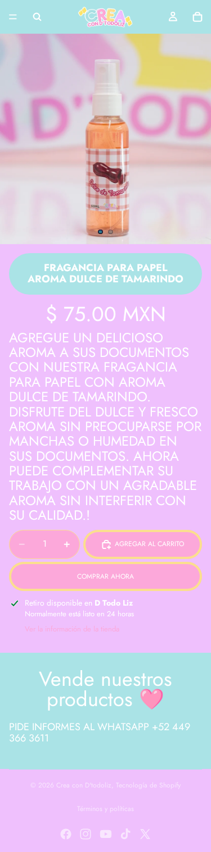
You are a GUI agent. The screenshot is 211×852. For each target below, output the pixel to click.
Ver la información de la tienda (72, 629)
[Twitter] (145, 834)
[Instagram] (85, 834)
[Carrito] (197, 16)
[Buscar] (37, 16)
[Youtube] (106, 834)
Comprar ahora (105, 576)
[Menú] (13, 17)
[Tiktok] (125, 834)
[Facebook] (66, 834)
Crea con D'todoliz (83, 785)
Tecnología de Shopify (148, 785)
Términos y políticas (105, 809)
